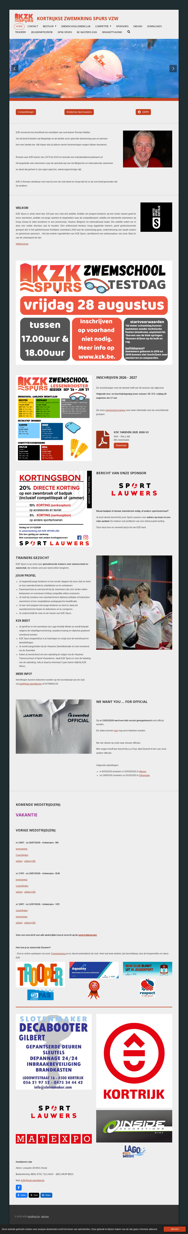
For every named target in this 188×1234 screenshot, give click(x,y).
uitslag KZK (30, 861)
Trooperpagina (58, 953)
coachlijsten (22, 910)
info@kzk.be (34, 1216)
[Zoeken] (128, 32)
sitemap (45, 1216)
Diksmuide (144, 775)
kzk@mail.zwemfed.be (30, 684)
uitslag (19, 861)
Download (121, 445)
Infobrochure (22, 244)
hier (116, 730)
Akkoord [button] (174, 1229)
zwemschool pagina (115, 410)
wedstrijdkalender (87, 935)
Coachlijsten (22, 855)
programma (21, 849)
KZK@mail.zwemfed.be (32, 1180)
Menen (142, 771)
